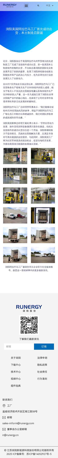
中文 (48, 5)
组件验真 (16, 385)
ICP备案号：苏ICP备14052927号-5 (32, 454)
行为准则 (42, 378)
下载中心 (16, 364)
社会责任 (42, 371)
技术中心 (16, 371)
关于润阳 (16, 357)
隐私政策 (42, 364)
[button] (26, 5)
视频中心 (16, 378)
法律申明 (42, 357)
